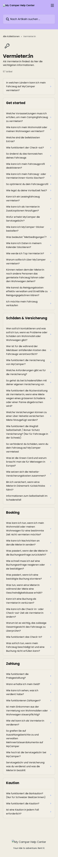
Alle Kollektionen (11, 36)
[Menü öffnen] (52, 5)
